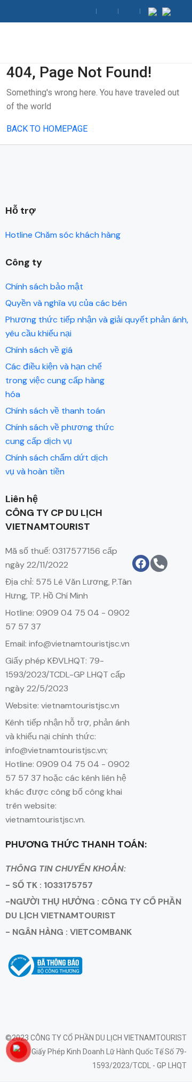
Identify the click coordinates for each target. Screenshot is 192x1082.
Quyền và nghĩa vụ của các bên (66, 303)
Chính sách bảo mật (44, 286)
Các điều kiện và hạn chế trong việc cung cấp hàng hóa (55, 380)
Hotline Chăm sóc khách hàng (63, 234)
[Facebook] (140, 563)
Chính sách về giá (39, 350)
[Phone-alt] (158, 563)
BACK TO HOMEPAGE (46, 129)
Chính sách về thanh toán (55, 410)
